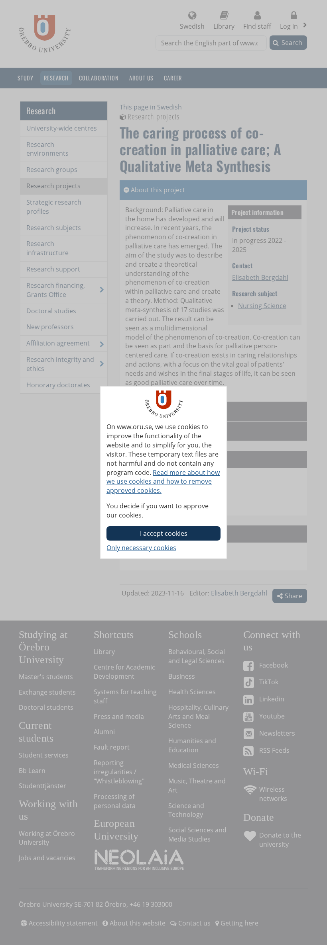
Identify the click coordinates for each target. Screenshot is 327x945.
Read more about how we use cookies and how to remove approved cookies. (163, 481)
